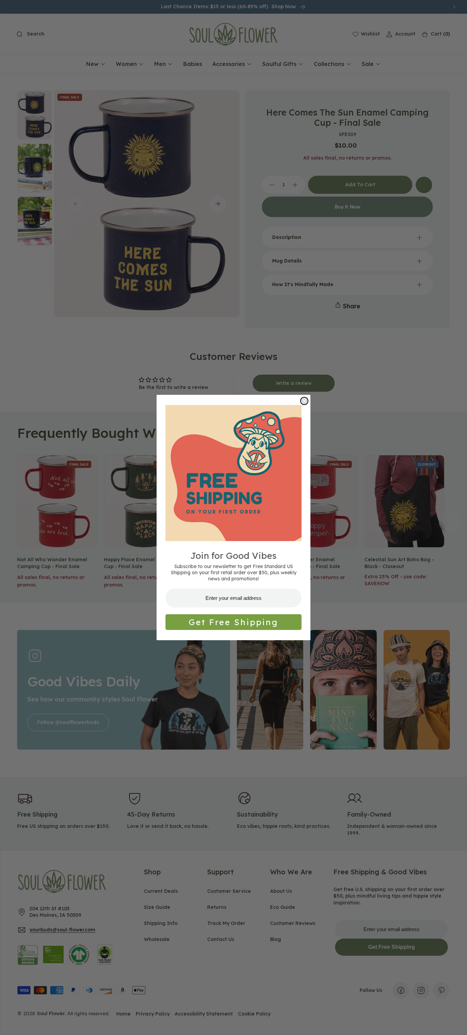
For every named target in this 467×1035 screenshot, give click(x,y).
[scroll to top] (455, 1023)
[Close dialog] (304, 401)
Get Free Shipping (233, 622)
